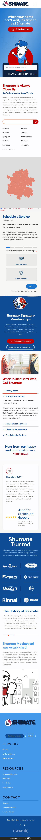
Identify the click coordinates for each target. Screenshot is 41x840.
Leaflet (4, 209)
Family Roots (12, 391)
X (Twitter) (20, 817)
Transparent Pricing (15, 396)
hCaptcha (32, 291)
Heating (12, 74)
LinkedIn (25, 817)
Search (35, 122)
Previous (6, 74)
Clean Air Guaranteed (16, 422)
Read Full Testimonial (7, 496)
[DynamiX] (20, 823)
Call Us (30, 728)
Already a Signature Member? (20, 347)
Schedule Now (22, 29)
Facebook (16, 817)
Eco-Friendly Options (16, 427)
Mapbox (3, 210)
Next (35, 74)
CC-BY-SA (30, 209)
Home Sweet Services (16, 402)
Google (23, 510)
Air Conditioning (26, 74)
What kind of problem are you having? (20, 251)
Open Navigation (35, 4)
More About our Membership (21, 341)
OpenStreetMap (17, 209)
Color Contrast (28, 831)
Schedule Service (14, 728)
